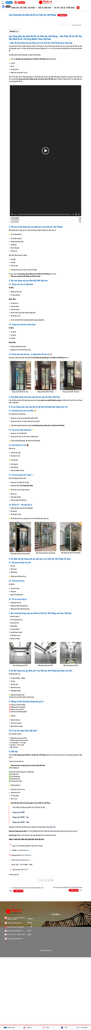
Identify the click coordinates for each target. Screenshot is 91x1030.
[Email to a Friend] (45, 880)
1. (14, 218)
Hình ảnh (47, 7)
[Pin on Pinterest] (48, 880)
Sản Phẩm (30, 926)
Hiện (17, 31)
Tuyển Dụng (70, 7)
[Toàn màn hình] (79, 214)
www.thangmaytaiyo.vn (23, 850)
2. (14, 220)
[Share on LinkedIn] (52, 880)
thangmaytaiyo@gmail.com (22, 860)
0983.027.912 (24, 869)
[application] (45, 150)
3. (14, 222)
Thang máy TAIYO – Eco (20, 817)
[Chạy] (12, 214)
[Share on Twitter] (42, 880)
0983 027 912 (63, 15)
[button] (45, 150)
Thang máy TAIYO (18, 812)
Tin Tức (56, 7)
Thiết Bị (40, 7)
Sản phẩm (31, 7)
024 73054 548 (27, 855)
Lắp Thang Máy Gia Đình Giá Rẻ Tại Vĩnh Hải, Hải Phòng (67, 887)
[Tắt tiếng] (76, 214)
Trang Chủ (30, 918)
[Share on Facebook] (39, 880)
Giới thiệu (29, 922)
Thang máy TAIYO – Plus (20, 822)
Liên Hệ (62, 7)
